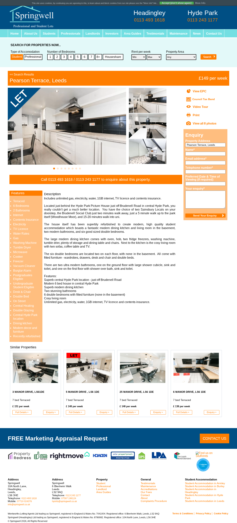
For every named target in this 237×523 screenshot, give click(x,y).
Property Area (175, 51)
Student (17, 56)
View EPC (199, 91)
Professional (33, 56)
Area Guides (124, 33)
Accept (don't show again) (176, 3)
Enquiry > (51, 412)
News (184, 33)
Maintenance (167, 33)
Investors (104, 33)
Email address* (195, 158)
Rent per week (141, 51)
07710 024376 (24, 501)
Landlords (87, 33)
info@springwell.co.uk (19, 504)
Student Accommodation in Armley (205, 483)
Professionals (66, 33)
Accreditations (149, 489)
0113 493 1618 (60, 179)
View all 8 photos (204, 123)
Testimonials (145, 33)
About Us (28, 33)
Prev (13, 125)
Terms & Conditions (182, 513)
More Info (200, 3)
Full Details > (22, 412)
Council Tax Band (203, 99)
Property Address (197, 140)
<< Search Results (22, 74)
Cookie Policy (221, 513)
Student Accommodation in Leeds (204, 501)
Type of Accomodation (25, 51)
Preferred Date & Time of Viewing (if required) (202, 178)
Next (121, 125)
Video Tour (200, 106)
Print (196, 115)
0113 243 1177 (88, 179)
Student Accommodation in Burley (204, 486)
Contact (145, 495)
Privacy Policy (203, 513)
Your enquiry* (195, 188)
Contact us (214, 438)
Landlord (101, 489)
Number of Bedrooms (61, 51)
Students (45, 33)
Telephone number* (199, 167)
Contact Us (200, 33)
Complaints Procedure (154, 501)
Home (14, 33)
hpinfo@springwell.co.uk (64, 501)
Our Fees (146, 492)
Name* (190, 149)
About (144, 498)
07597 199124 (68, 498)
